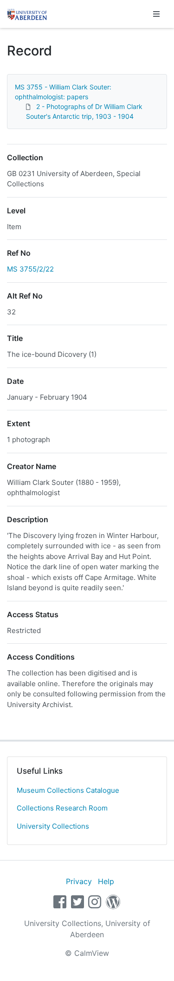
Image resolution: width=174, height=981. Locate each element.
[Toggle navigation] (156, 14)
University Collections (53, 826)
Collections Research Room (62, 808)
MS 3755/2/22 (30, 269)
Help (106, 881)
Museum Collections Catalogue (68, 790)
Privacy (79, 881)
